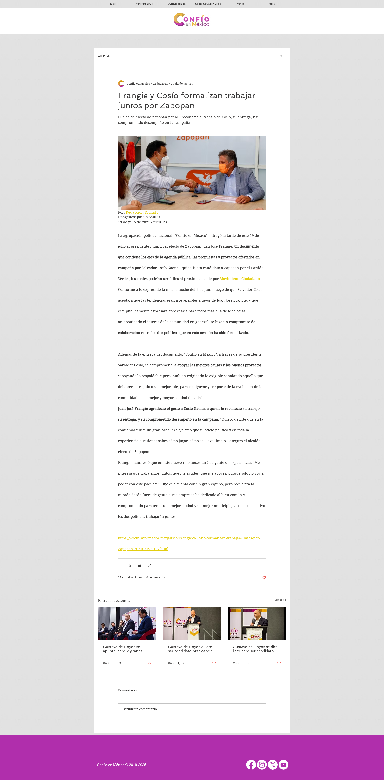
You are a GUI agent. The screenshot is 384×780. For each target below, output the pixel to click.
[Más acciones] (263, 83)
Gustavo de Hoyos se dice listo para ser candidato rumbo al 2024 (255, 649)
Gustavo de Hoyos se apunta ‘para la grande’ (123, 649)
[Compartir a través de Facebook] (120, 565)
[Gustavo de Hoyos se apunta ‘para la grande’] (127, 623)
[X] (273, 765)
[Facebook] (251, 765)
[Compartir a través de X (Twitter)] (130, 565)
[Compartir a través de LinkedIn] (139, 565)
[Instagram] (262, 765)
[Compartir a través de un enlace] (149, 565)
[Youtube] (283, 765)
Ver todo (280, 600)
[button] (281, 56)
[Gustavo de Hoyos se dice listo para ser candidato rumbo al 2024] (257, 623)
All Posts (104, 56)
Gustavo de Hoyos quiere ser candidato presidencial (190, 649)
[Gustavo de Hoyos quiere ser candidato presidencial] (192, 623)
